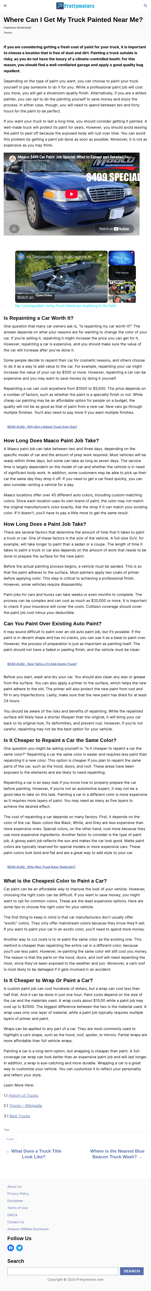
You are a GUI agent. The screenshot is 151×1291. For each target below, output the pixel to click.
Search (132, 1271)
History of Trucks (23, 1095)
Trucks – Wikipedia (25, 1105)
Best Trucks (20, 1116)
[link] (21, 256)
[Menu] (5, 6)
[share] (100, 255)
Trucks (8, 32)
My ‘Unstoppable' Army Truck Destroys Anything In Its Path (61, 256)
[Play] (122, 287)
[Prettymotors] (75, 5)
